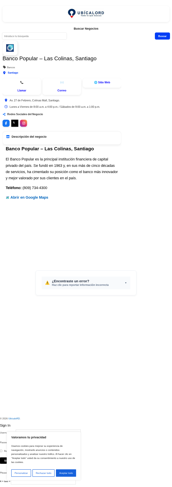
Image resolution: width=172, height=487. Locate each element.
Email (62, 86)
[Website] (102, 83)
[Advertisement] (86, 233)
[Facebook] (6, 123)
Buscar (162, 36)
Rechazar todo (43, 473)
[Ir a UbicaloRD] (86, 14)
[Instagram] (23, 123)
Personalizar (21, 473)
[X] (14, 123)
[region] (44, 456)
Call (22, 86)
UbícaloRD (14, 418)
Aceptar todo (66, 473)
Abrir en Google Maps (29, 197)
